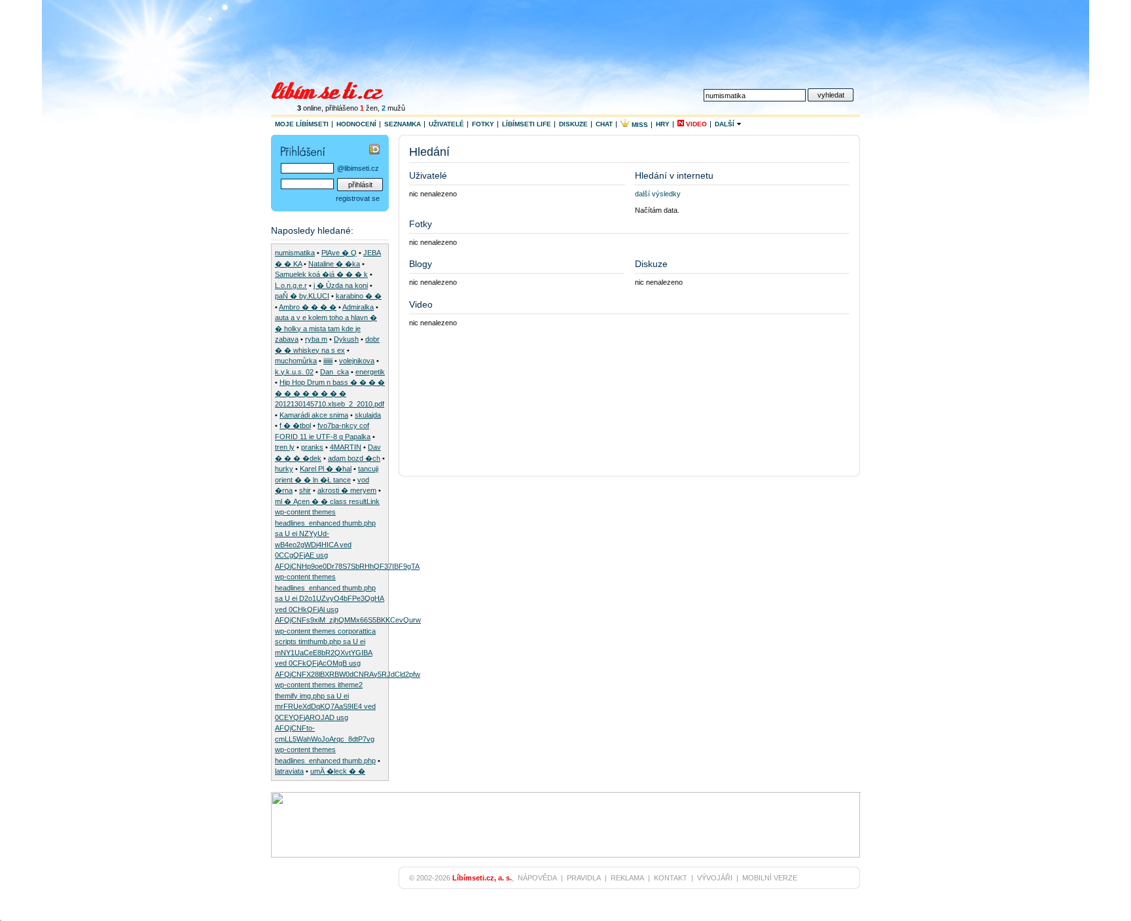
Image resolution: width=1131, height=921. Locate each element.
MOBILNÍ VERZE (769, 878)
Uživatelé (446, 124)
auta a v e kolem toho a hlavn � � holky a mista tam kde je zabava (326, 328)
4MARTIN (345, 447)
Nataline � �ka (334, 264)
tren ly (285, 447)
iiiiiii (327, 361)
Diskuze (573, 124)
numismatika (295, 253)
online (309, 108)
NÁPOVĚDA (537, 878)
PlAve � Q (339, 253)
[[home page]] (335, 89)
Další (725, 124)
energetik (370, 372)
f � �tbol (295, 425)
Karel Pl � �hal (325, 469)
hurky (284, 469)
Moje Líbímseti (302, 124)
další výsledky (658, 194)
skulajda (368, 415)
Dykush (346, 339)
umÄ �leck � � (337, 771)
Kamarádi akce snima (313, 415)
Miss (639, 124)
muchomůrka (296, 361)
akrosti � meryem (346, 490)
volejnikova (356, 361)
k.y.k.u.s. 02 (294, 372)
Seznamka (402, 124)
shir (305, 490)
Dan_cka (334, 372)
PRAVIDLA (584, 878)
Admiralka (358, 307)
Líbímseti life (526, 124)
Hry (663, 124)
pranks (312, 447)
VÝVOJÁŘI (714, 878)
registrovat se (358, 198)
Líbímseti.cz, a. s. (482, 878)
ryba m (316, 339)
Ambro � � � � (307, 307)
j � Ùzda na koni (341, 285)
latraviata (289, 771)
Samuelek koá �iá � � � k (321, 274)
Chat (604, 124)
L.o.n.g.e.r (291, 285)
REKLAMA (627, 878)
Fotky (483, 124)
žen (369, 108)
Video (695, 124)
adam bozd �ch (354, 458)
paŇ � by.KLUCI (302, 296)
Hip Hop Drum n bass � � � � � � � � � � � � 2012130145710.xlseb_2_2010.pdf (330, 393)
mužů (393, 108)
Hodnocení (356, 124)
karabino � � (359, 296)
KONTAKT (670, 878)
